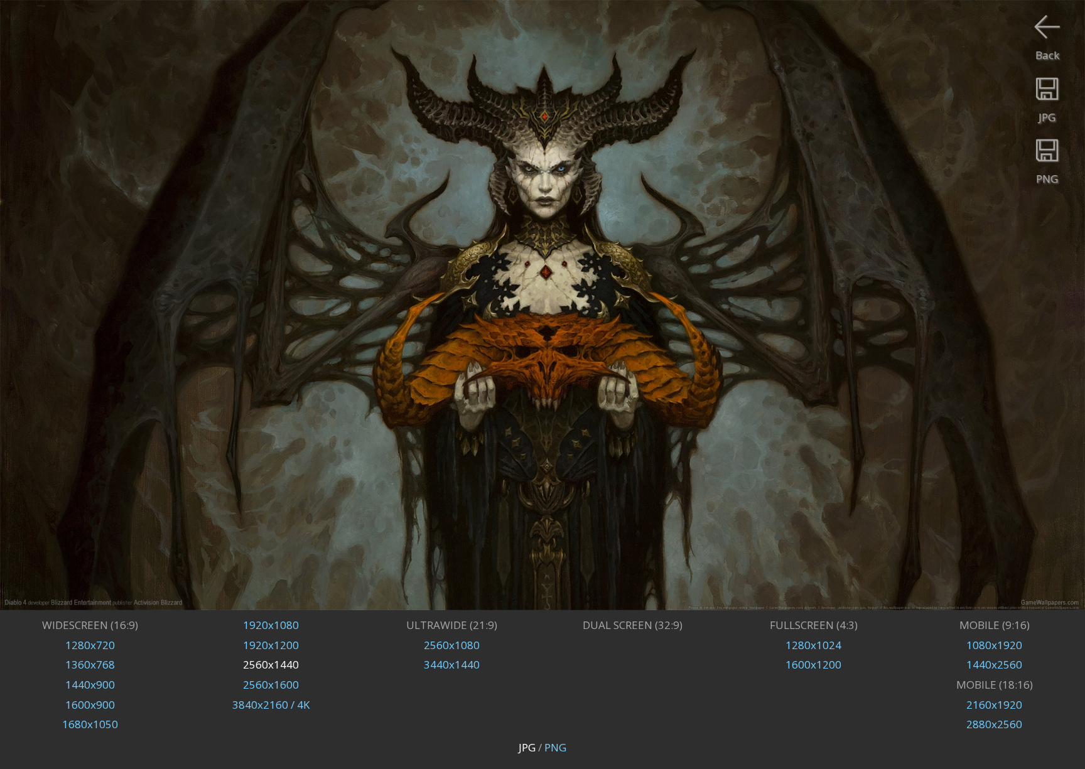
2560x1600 (271, 684)
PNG (555, 747)
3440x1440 (452, 664)
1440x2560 (994, 664)
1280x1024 (813, 645)
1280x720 (90, 645)
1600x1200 (813, 664)
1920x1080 (271, 625)
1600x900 (90, 704)
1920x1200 (271, 645)
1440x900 (90, 684)
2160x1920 (994, 704)
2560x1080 (452, 645)
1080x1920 (994, 645)
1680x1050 (90, 724)
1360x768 (90, 664)
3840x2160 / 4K (271, 704)
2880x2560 (994, 724)
